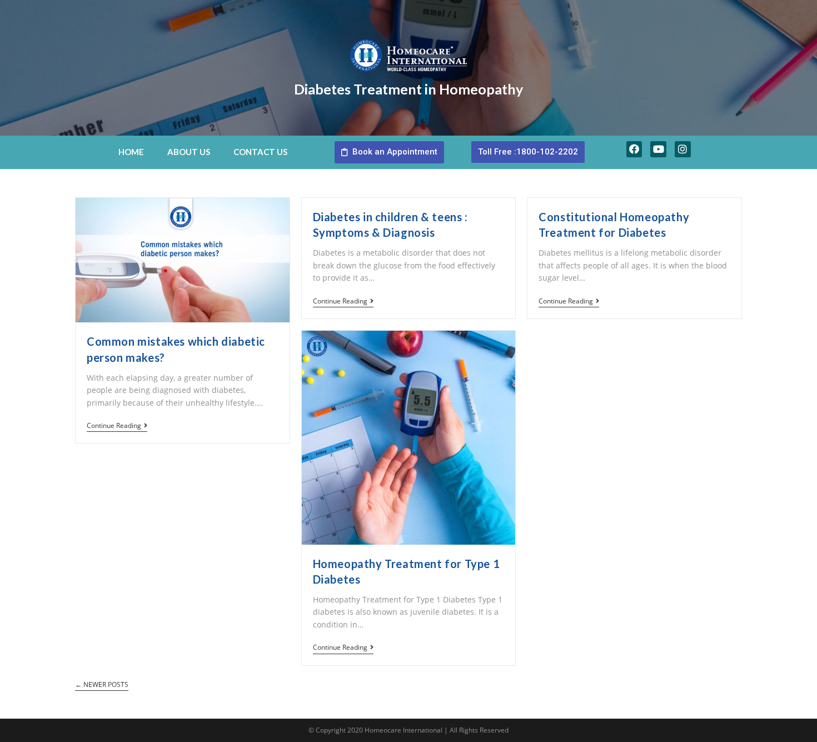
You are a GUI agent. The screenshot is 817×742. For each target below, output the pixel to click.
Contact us (260, 152)
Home (131, 152)
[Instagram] (683, 149)
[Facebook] (634, 149)
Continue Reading (114, 426)
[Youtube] (658, 149)
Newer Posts (101, 685)
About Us (188, 152)
